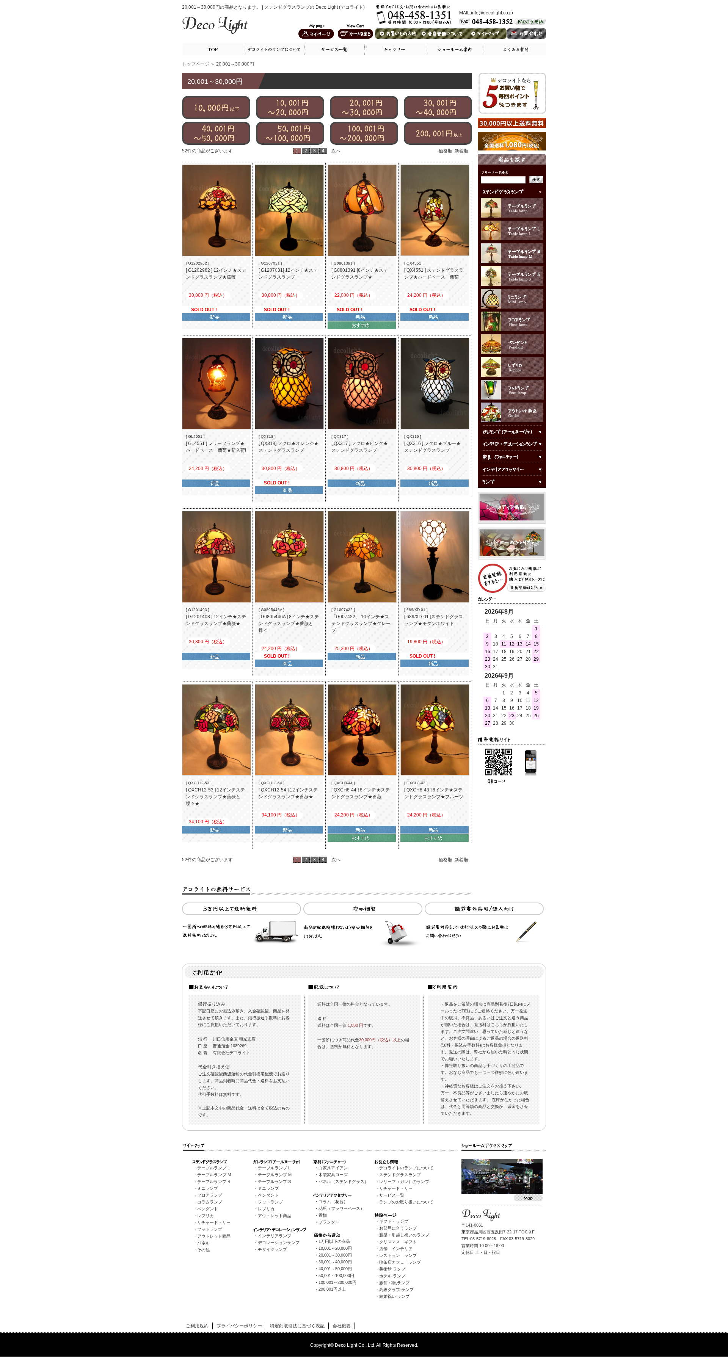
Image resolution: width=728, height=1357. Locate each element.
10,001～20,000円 (335, 1248)
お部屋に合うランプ (398, 1228)
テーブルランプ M (214, 1174)
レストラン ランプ (398, 1255)
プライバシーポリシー (239, 1326)
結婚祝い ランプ (394, 1296)
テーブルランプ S (213, 1181)
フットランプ (209, 1229)
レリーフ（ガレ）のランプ (404, 1181)
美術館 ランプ (392, 1269)
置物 (322, 1215)
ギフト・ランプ (393, 1221)
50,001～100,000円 (336, 1275)
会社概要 (342, 1326)
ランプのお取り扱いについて (406, 1202)
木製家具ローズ (333, 1174)
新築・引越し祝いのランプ (404, 1235)
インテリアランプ (274, 1235)
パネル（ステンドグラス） (343, 1181)
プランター (328, 1222)
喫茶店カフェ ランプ (400, 1262)
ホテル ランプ (392, 1276)
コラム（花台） (333, 1201)
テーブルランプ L (213, 1168)
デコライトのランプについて (406, 1168)
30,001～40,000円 (335, 1262)
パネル (203, 1243)
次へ (335, 151)
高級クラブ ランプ (396, 1289)
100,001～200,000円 (337, 1282)
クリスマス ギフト (398, 1241)
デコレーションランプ (279, 1242)
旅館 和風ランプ (394, 1282)
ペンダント (207, 1209)
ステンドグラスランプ (400, 1174)
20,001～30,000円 (335, 1255)
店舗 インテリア (396, 1248)
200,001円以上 (332, 1289)
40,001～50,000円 (335, 1268)
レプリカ (205, 1215)
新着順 (461, 151)
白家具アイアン (333, 1168)
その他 (203, 1249)
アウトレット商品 (214, 1236)
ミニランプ (207, 1188)
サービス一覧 (391, 1195)
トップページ (195, 64)
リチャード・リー (214, 1222)
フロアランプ (209, 1195)
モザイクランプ (272, 1249)
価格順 (445, 151)
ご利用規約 (197, 1326)
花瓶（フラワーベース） (341, 1208)
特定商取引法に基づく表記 (297, 1326)
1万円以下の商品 (334, 1241)
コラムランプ (209, 1202)
